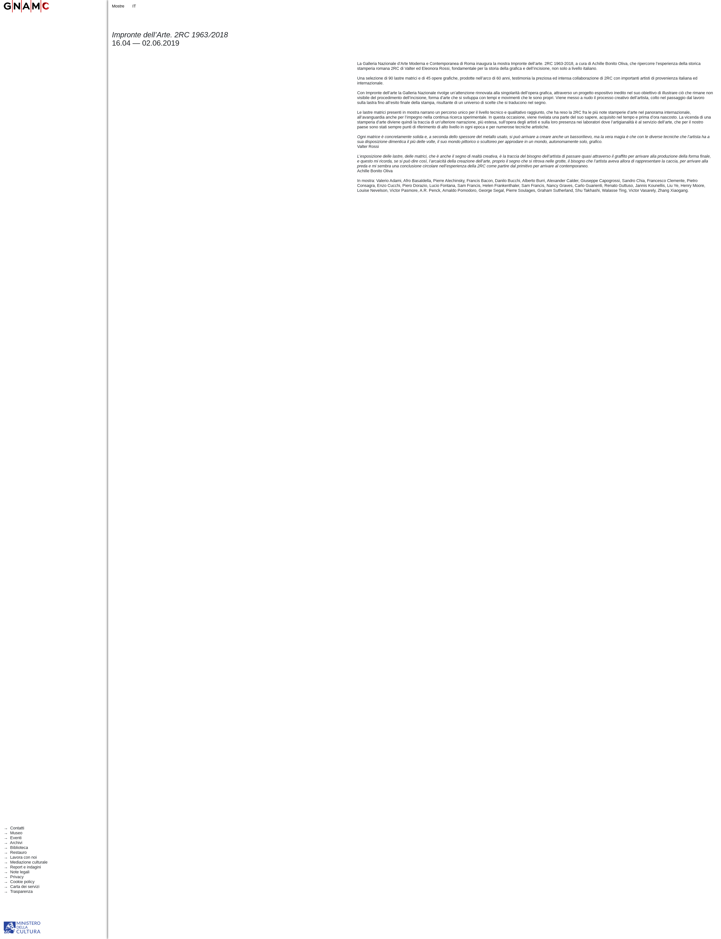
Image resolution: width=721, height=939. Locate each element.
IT (134, 6)
